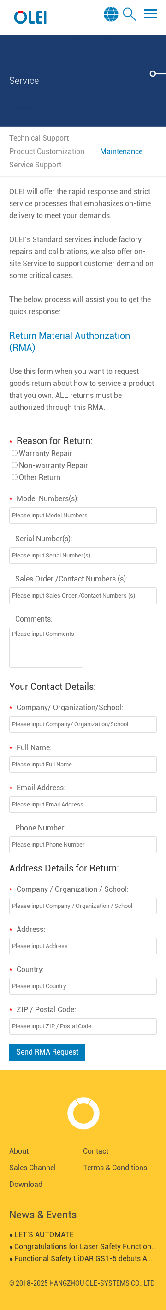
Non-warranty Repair (53, 465)
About (19, 1151)
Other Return (39, 477)
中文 (112, 40)
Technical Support (39, 138)
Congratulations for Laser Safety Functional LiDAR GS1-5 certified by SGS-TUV (83, 1246)
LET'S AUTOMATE (41, 1234)
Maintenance (121, 151)
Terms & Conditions (115, 1167)
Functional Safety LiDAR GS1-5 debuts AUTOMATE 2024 (83, 1258)
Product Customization (46, 151)
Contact (95, 1151)
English (112, 28)
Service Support (35, 164)
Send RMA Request (47, 1052)
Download (25, 1184)
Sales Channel (32, 1167)
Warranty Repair (45, 453)
